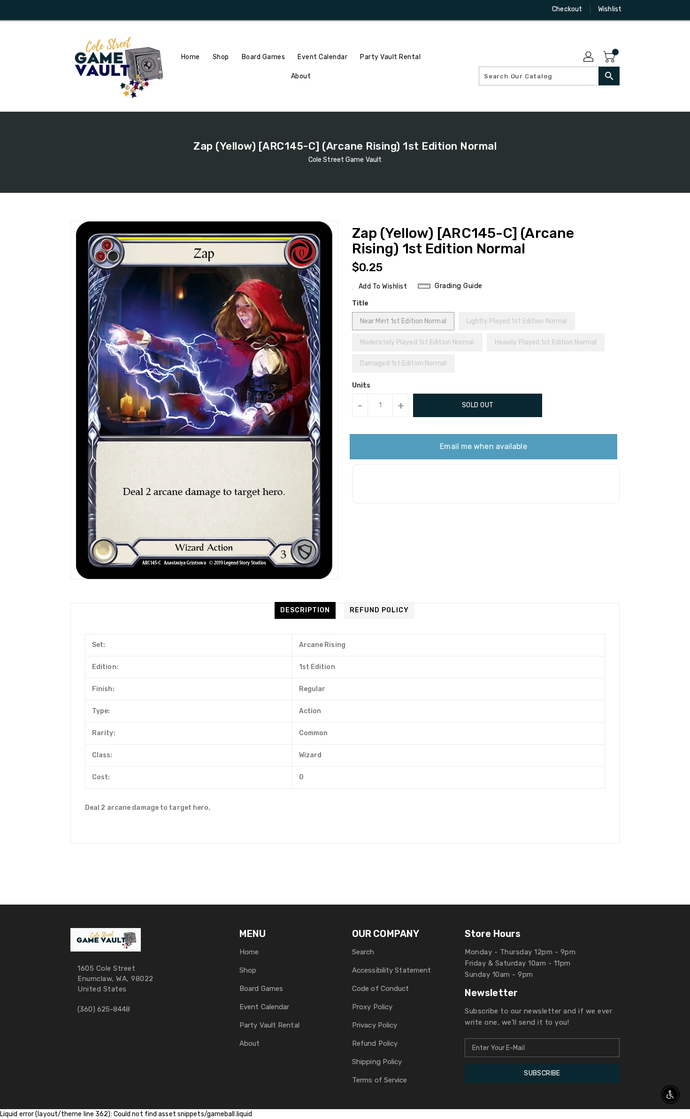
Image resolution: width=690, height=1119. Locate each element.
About (249, 1043)
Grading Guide (459, 286)
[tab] (305, 610)
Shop (247, 970)
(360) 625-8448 (103, 1009)
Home (249, 952)
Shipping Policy (377, 1062)
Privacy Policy (374, 1025)
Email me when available (483, 446)
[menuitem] (191, 57)
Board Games (261, 988)
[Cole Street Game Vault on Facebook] (57, 9)
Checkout (567, 9)
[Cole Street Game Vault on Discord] (93, 9)
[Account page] (589, 57)
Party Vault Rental (269, 1025)
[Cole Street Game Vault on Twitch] (111, 9)
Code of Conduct (380, 988)
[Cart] (610, 57)
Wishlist (609, 9)
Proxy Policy (372, 1007)
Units (361, 385)
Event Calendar (264, 1007)
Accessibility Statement (391, 970)
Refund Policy (375, 1043)
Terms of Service (379, 1080)
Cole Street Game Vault (345, 160)
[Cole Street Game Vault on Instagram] (75, 9)
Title (360, 303)
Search (363, 952)
